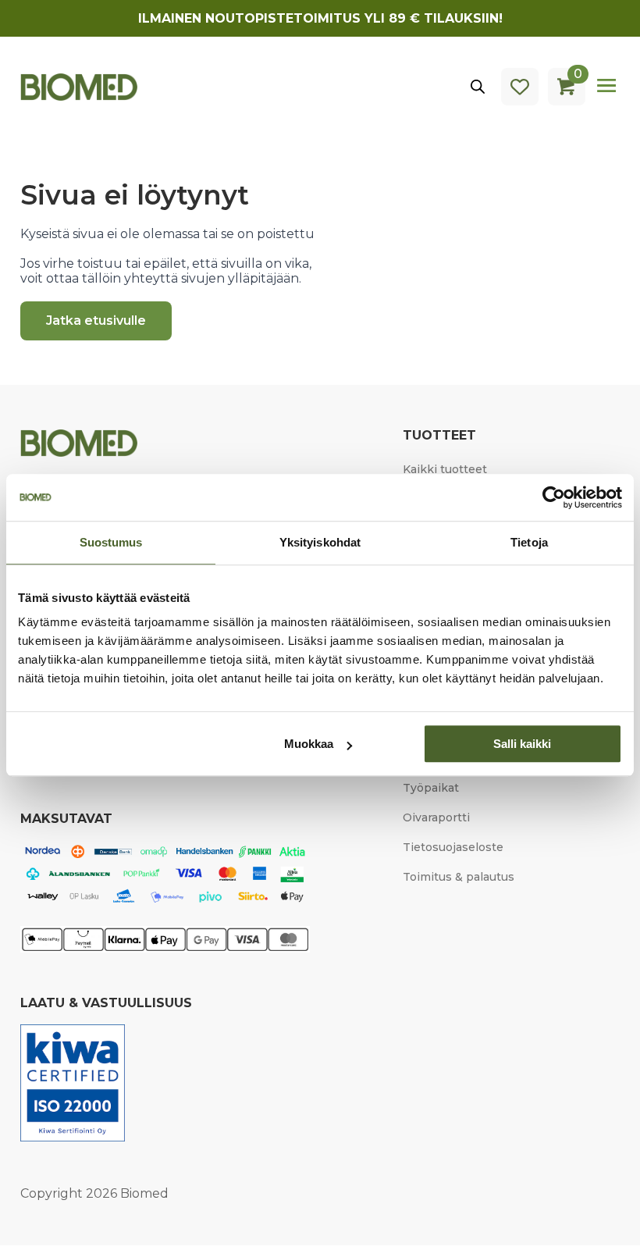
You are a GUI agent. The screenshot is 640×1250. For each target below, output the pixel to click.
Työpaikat (431, 788)
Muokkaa (308, 743)
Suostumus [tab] (111, 542)
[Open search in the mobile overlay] (477, 87)
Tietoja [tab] (529, 542)
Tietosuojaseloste (453, 847)
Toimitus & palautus (458, 877)
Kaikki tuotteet (445, 469)
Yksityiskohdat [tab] (320, 542)
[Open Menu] (607, 86)
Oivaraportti (436, 817)
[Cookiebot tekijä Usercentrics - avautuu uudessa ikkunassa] (553, 497)
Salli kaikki (522, 743)
